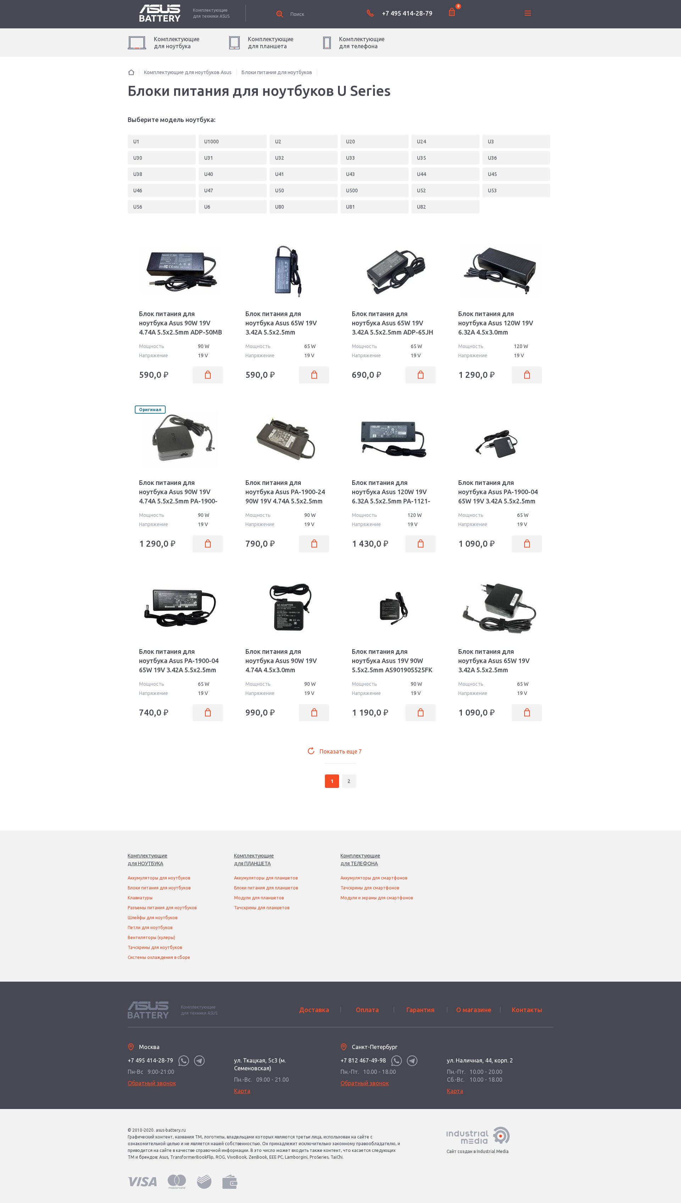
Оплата (367, 1009)
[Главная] (131, 72)
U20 (350, 141)
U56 (137, 207)
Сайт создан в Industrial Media (478, 1151)
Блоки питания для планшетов (266, 887)
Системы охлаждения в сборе (159, 957)
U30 (137, 158)
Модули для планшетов (259, 897)
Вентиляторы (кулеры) (151, 937)
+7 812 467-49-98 (363, 1060)
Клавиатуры (140, 897)
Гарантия (420, 1009)
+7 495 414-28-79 (407, 13)
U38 (137, 174)
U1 (136, 141)
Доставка (314, 1009)
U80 (279, 207)
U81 (350, 207)
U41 (279, 174)
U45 (492, 174)
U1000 (211, 141)
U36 (492, 158)
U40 (208, 174)
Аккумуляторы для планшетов (266, 878)
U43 (350, 174)
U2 (278, 141)
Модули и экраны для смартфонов (376, 897)
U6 (207, 207)
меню (527, 13)
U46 (137, 190)
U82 (421, 207)
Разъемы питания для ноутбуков (162, 907)
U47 (208, 190)
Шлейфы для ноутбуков (152, 917)
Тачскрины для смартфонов (369, 887)
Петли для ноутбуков (150, 927)
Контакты (527, 1009)
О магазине (473, 1009)
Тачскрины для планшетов (261, 907)
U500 (352, 190)
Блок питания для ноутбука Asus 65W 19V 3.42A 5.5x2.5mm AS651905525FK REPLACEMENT (281, 332)
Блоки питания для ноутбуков (159, 887)
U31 (208, 158)
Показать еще (341, 751)
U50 (279, 190)
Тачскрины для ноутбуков (155, 947)
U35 (421, 158)
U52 (421, 190)
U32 (279, 158)
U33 (350, 158)
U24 (421, 141)
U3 (491, 141)
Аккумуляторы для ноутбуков (159, 878)
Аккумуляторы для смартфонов (373, 878)
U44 (421, 174)
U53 (492, 190)
